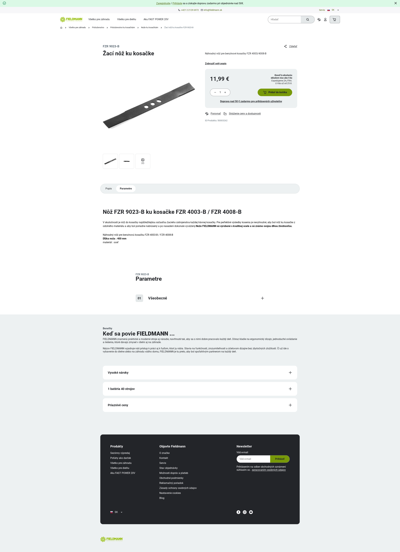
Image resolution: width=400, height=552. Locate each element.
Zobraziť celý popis (215, 63)
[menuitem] (99, 19)
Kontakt (163, 458)
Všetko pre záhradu (77, 27)
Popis (108, 188)
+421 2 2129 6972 (190, 10)
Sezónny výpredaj (120, 453)
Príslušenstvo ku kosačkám (122, 27)
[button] (275, 92)
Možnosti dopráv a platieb (173, 473)
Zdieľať (293, 46)
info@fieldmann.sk (213, 10)
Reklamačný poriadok (171, 483)
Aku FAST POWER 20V (122, 473)
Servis (322, 10)
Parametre (126, 188)
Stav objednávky (168, 468)
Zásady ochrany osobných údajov (178, 488)
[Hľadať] (308, 19)
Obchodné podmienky (171, 478)
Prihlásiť (280, 458)
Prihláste (177, 3)
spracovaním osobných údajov (269, 469)
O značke (164, 453)
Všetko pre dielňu (119, 468)
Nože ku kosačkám (149, 27)
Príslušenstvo (98, 27)
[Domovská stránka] (61, 27)
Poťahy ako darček (120, 458)
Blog (161, 498)
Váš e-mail (242, 452)
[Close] (396, 3)
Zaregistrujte (163, 3)
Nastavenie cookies (170, 493)
